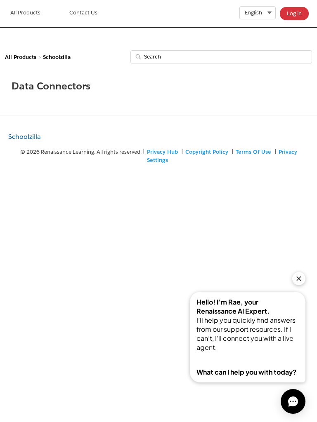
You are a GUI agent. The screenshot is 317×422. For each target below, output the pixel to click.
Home (25, 14)
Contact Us (83, 12)
